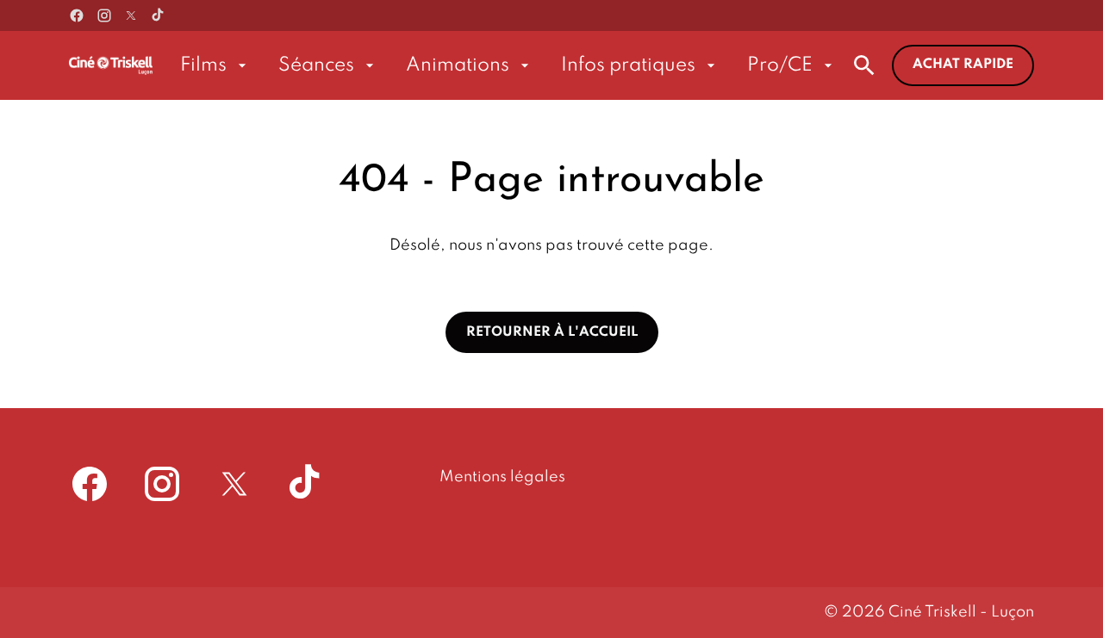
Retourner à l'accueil (552, 332)
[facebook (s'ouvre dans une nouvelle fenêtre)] (76, 15)
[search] (864, 65)
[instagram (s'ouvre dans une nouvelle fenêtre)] (104, 15)
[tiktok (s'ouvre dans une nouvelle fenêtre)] (158, 15)
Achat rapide (963, 64)
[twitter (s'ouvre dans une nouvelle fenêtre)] (131, 15)
